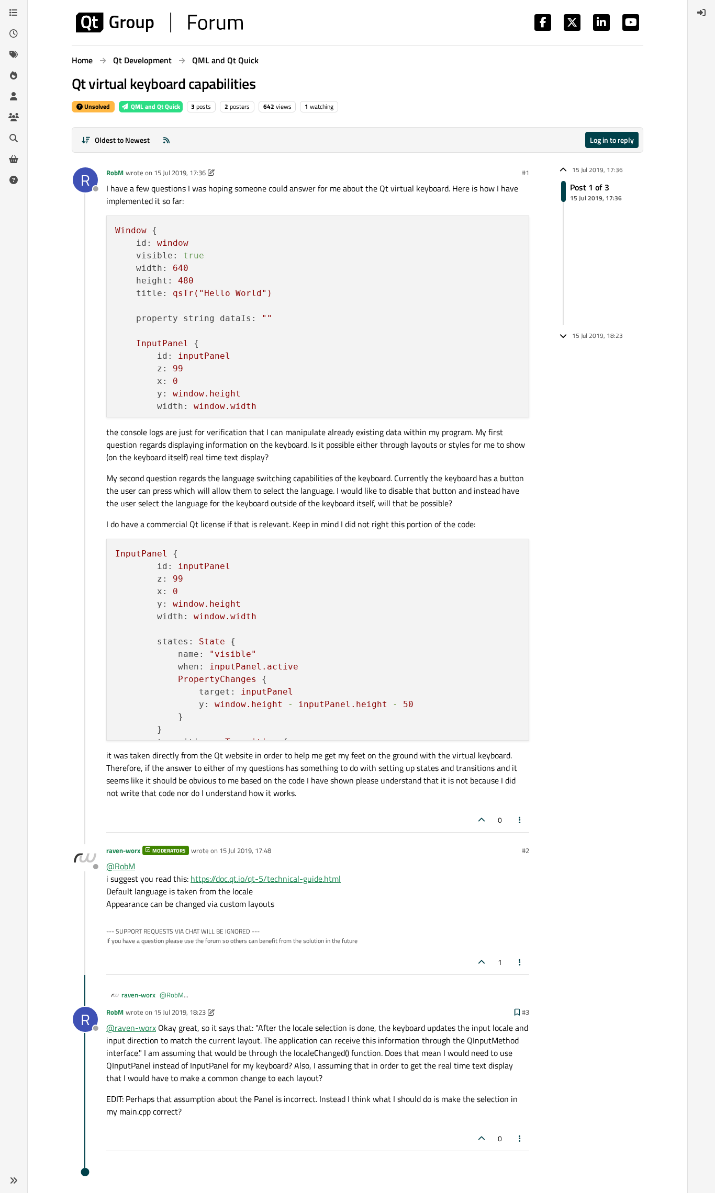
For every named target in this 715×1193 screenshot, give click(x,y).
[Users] (13, 96)
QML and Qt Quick (154, 106)
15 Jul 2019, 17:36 (180, 172)
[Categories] (13, 12)
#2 (525, 850)
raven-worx (123, 850)
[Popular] (13, 75)
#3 (525, 1012)
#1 (525, 172)
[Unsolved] (13, 180)
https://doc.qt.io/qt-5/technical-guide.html (266, 878)
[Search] (13, 138)
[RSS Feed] (166, 140)
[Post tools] (520, 820)
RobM (115, 172)
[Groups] (13, 117)
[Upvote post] (481, 820)
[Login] (701, 12)
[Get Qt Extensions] (13, 159)
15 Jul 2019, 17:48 (245, 850)
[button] (13, 1180)
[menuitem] (701, 12)
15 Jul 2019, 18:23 (180, 1012)
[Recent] (13, 33)
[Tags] (13, 54)
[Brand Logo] (159, 22)
